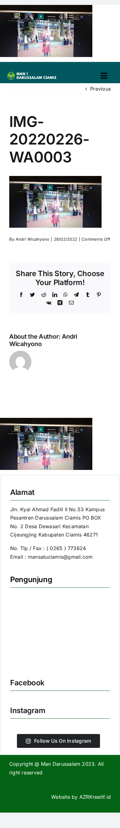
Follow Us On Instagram (62, 741)
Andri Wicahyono (33, 239)
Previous (100, 89)
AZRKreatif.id (95, 797)
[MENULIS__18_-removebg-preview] (32, 73)
